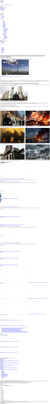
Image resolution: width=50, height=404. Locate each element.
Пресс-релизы (6, 29)
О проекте (3, 371)
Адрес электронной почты (3, 402)
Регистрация (2, 8)
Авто (3, 20)
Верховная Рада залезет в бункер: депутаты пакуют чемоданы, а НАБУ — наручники (10, 181)
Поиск (2, 2)
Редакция (3, 370)
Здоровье (4, 22)
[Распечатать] (0, 79)
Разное (4, 26)
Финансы (5, 38)
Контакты (3, 372)
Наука (3, 23)
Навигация (3, 0)
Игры (5, 32)
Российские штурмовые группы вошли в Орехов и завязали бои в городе (8, 369)
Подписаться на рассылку (3, 403)
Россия (10, 76)
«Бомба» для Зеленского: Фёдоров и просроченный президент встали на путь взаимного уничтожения (12, 178)
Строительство (4, 30)
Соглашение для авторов (4, 376)
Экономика (3, 16)
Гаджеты (5, 31)
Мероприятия (6, 28)
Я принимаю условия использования (5, 400)
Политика (3, 17)
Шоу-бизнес (2, 398)
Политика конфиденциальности (5, 374)
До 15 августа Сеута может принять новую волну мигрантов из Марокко (8, 206)
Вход (0, 8)
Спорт (3, 27)
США (12, 76)
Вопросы (3, 377)
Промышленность (6, 37)
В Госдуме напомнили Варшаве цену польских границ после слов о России (9, 198)
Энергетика (5, 36)
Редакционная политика (4, 375)
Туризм (4, 33)
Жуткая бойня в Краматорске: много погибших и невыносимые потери (8, 367)
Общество (1, 364)
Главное (3, 47)
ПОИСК (2, 14)
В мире (2, 18)
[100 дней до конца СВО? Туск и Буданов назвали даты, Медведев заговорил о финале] (6, 234)
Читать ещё (1, 333)
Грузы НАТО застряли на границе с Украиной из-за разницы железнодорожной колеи (10, 216)
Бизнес (5, 35)
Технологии (3, 51)
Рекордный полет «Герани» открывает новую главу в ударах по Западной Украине (9, 341)
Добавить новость (2, 9)
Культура (3, 50)
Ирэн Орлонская (17, 76)
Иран (8, 76)
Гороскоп (4, 21)
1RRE (34, 401)
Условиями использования (15, 401)
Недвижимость (4, 24)
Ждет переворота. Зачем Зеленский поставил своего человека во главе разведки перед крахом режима (12, 224)
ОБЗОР (2, 13)
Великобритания (5, 76)
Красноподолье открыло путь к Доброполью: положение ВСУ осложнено (8, 352)
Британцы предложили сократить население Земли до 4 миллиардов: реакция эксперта (13, 329)
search (1, 384)
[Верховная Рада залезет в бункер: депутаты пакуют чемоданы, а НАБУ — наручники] (6, 190)
